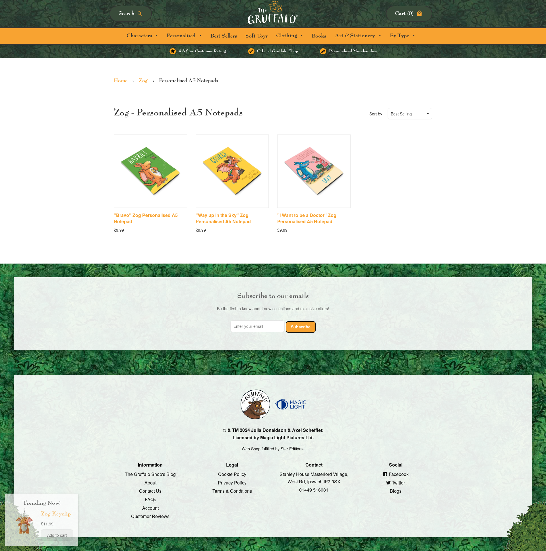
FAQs (150, 499)
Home (120, 81)
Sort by (375, 114)
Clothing (287, 36)
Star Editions (292, 448)
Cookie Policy (232, 474)
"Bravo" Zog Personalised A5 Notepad (146, 218)
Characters (140, 36)
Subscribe (301, 326)
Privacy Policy (232, 482)
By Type (400, 36)
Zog (143, 81)
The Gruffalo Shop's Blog (150, 474)
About (150, 482)
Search (127, 13)
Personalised (182, 36)
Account (150, 507)
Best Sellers (223, 36)
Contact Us (150, 491)
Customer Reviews (150, 516)
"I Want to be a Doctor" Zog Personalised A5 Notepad (306, 218)
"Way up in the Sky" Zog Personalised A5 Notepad (223, 218)
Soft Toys (256, 36)
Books (319, 36)
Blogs (396, 491)
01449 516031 (313, 489)
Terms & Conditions (232, 491)
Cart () (404, 13)
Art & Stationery (355, 36)
